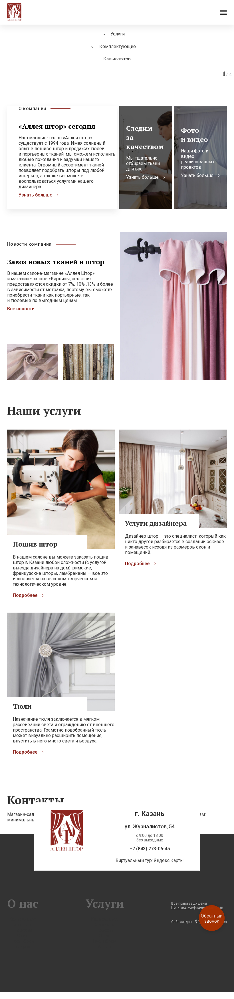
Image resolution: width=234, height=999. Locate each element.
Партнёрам (22, 941)
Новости (23, 930)
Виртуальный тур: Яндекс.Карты (150, 860)
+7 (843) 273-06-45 (150, 849)
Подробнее (25, 595)
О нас (22, 935)
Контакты (22, 924)
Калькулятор (117, 59)
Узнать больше (35, 195)
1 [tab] (128, 62)
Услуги (22, 946)
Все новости (21, 308)
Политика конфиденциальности (197, 907)
